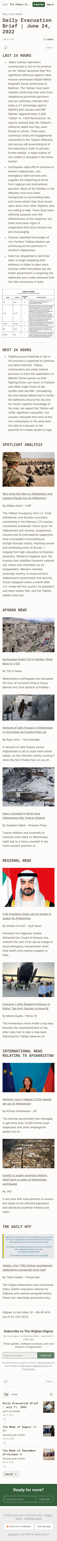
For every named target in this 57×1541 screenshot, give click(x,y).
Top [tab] (6, 1394)
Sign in (50, 4)
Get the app (44, 1526)
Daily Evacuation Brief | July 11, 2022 (20, 1405)
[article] (28, 1411)
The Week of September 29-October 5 (19, 1452)
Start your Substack (20, 1526)
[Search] (51, 1394)
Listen (50, 39)
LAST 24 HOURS (11, 1411)
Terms (19, 1518)
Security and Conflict (14, 1434)
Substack (13, 1534)
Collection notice (32, 1518)
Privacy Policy (28, 1369)
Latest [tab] (14, 1394)
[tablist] (11, 1394)
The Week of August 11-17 (20, 1428)
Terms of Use (44, 1362)
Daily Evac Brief (12, 14)
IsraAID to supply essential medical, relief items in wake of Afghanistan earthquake (25, 1180)
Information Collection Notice (34, 1365)
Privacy (48, 1515)
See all (9, 1474)
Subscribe (39, 4)
